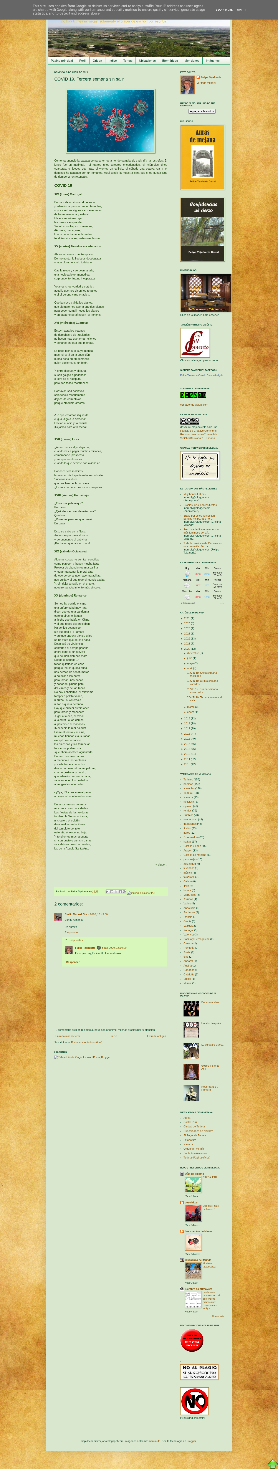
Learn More (224, 9)
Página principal (62, 60)
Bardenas (189, 912)
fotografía (189, 877)
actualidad (190, 863)
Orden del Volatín (194, 1148)
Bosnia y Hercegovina (197, 939)
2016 (187, 733)
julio (190, 658)
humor (187, 890)
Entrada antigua (156, 1036)
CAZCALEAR (210, 1177)
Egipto (187, 978)
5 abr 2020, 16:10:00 (114, 947)
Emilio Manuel (73, 914)
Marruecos (190, 894)
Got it (241, 9)
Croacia (188, 943)
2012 (187, 753)
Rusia (187, 952)
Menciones (191, 60)
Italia (186, 885)
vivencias (189, 788)
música (188, 872)
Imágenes (213, 60)
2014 (187, 743)
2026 (187, 618)
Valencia (189, 934)
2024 (187, 628)
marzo (191, 707)
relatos (188, 810)
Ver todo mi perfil (206, 82)
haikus (187, 841)
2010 (187, 764)
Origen (97, 60)
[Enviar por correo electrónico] (108, 891)
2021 (187, 643)
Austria (188, 965)
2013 (187, 748)
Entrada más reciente (68, 1036)
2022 (187, 638)
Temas (127, 60)
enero (191, 712)
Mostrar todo (218, 1316)
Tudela (188, 793)
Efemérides (170, 60)
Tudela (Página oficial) (197, 1157)
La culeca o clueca (212, 1044)
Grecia (187, 921)
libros (187, 832)
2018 (187, 723)
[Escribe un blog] (112, 891)
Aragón (188, 850)
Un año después (211, 1023)
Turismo (188, 779)
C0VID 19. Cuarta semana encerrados (202, 691)
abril (190, 668)
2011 (187, 759)
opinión (188, 806)
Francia (188, 917)
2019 (187, 718)
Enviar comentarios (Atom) (86, 1042)
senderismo (190, 819)
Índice (113, 60)
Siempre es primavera (198, 1289)
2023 (187, 633)
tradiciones (190, 823)
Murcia (188, 983)
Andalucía (189, 908)
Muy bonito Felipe (194, 494)
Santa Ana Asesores (195, 1153)
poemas (188, 784)
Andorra (188, 961)
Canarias (189, 970)
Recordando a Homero (209, 1088)
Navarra (188, 797)
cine (186, 956)
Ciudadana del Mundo (198, 1260)
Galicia (188, 881)
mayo (190, 663)
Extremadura (191, 837)
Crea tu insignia (215, 375)
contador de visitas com (194, 404)
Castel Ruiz (190, 1122)
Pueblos (188, 815)
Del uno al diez (210, 1002)
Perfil (82, 60)
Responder (71, 932)
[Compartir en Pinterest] (124, 891)
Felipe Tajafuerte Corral (192, 375)
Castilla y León (192, 846)
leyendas (189, 868)
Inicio (114, 1036)
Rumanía (189, 947)
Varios (187, 903)
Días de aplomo (194, 1173)
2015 (187, 738)
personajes (190, 859)
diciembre (193, 653)
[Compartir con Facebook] (120, 891)
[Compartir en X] (116, 891)
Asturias (188, 899)
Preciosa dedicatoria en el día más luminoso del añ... (201, 531)
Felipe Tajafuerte (85, 947)
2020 (187, 648)
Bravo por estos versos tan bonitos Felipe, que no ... (199, 517)
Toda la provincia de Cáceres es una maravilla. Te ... (203, 545)
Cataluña (189, 974)
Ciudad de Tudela (194, 1126)
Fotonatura (190, 1140)
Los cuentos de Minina (198, 1231)
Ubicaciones (147, 60)
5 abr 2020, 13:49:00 (95, 914)
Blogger (191, 1441)
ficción (187, 828)
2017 (187, 728)
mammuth (154, 1441)
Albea (187, 1117)
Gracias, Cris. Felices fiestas (200, 505)
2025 (187, 623)
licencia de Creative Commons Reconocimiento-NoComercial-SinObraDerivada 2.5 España (198, 434)
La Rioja (189, 925)
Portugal (189, 930)
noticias (188, 801)
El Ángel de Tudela (195, 1135)
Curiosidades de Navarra (198, 1131)
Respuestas (76, 940)
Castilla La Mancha (195, 854)
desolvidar (191, 1202)
